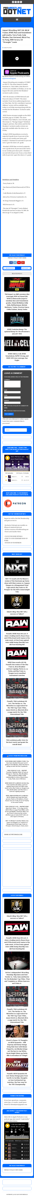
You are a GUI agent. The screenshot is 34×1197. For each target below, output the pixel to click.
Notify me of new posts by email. (16, 410)
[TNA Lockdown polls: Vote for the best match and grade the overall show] (17, 736)
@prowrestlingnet (9, 78)
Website (6, 400)
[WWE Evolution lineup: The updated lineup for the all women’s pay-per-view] (17, 325)
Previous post (10, 268)
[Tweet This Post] (15, 262)
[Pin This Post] (19, 262)
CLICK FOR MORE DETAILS (13, 536)
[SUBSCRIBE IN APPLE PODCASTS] (17, 74)
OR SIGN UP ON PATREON (13, 543)
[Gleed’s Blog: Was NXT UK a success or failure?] (17, 608)
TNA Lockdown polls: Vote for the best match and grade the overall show (17, 742)
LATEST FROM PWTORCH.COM (17, 756)
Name (5, 390)
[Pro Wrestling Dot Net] (17, 10)
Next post (25, 268)
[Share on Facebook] (11, 262)
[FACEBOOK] (16, 2)
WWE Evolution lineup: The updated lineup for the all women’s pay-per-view (17, 331)
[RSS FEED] (18, 2)
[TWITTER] (13, 2)
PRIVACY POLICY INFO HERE (17, 258)
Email (6, 395)
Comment (7, 379)
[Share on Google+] (23, 262)
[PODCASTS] (21, 2)
